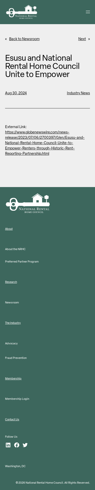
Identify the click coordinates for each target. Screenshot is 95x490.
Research (11, 282)
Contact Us (12, 419)
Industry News (78, 93)
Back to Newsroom (24, 39)
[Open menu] (88, 12)
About (9, 229)
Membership (13, 378)
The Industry (13, 323)
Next (82, 39)
